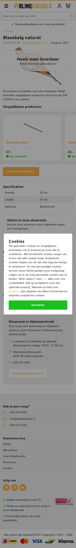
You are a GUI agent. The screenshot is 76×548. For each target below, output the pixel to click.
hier (44, 278)
